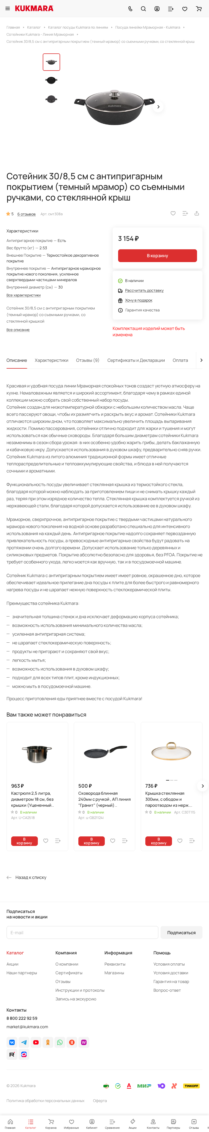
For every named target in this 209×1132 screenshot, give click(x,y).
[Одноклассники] (47, 1042)
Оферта (100, 1100)
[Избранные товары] (184, 8)
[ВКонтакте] (12, 1042)
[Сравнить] (185, 213)
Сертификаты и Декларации (136, 360)
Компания (66, 953)
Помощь (162, 953)
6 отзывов (26, 214)
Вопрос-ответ (167, 990)
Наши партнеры (22, 973)
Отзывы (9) (88, 360)
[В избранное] (173, 213)
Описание (17, 360)
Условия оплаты (169, 964)
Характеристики (51, 360)
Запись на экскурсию (76, 999)
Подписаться (181, 933)
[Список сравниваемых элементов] (171, 8)
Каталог (15, 953)
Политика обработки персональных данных (45, 1100)
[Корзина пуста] (199, 8)
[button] (158, 106)
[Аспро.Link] (24, 1054)
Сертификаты (69, 973)
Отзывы (63, 981)
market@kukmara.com (27, 1027)
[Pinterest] (83, 1042)
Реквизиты (114, 964)
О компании (67, 964)
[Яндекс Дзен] (71, 1042)
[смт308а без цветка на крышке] (114, 107)
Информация (118, 953)
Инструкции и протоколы (80, 990)
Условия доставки (170, 973)
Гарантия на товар (171, 981)
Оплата (180, 360)
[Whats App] (59, 1042)
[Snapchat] (12, 1054)
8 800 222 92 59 (22, 1018)
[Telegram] (24, 1042)
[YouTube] (35, 1042)
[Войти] (157, 8)
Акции (13, 964)
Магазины (114, 973)
